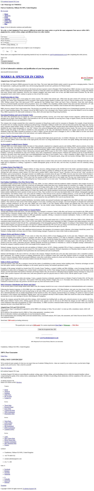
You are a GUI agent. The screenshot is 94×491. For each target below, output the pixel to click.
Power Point (8, 424)
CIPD (6, 437)
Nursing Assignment (10, 442)
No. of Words (5, 42)
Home (2, 27)
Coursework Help (9, 410)
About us (7, 391)
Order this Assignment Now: (10, 63)
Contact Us (7, 398)
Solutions (7, 393)
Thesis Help (7, 405)
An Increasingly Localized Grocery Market (14, 144)
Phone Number (5, 41)
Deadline (3, 44)
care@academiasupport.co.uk (58, 54)
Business (7, 471)
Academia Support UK (29, 488)
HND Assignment (9, 428)
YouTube (7, 472)
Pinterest (6, 482)
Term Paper (7, 421)
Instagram (7, 474)
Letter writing (8, 423)
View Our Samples (6, 368)
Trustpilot (3, 485)
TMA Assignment (9, 412)
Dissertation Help (9, 414)
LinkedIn (7, 479)
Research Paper (8, 407)
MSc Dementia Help (10, 443)
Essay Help (7, 409)
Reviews (19, 382)
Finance (6, 445)
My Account (4, 11)
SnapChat (7, 480)
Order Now (4, 356)
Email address (5, 39)
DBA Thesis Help (9, 438)
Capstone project (9, 429)
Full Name (4, 37)
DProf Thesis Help (9, 440)
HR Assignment (9, 426)
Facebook (7, 469)
